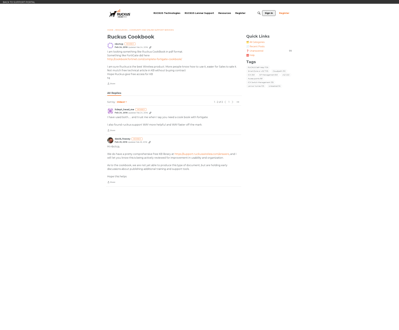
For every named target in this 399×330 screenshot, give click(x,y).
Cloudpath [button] (279, 71)
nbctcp (119, 44)
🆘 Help (250, 55)
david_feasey (122, 139)
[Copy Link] (150, 47)
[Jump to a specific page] (237, 101)
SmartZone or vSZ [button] (258, 71)
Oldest (121, 102)
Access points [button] (255, 78)
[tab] (114, 93)
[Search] (259, 13)
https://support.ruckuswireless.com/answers (202, 154)
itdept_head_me (124, 109)
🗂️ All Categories (255, 42)
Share (111, 83)
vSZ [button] (285, 75)
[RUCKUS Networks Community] (119, 13)
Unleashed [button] (274, 86)
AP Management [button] (268, 75)
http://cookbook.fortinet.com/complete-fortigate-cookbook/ (144, 59)
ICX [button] (251, 75)
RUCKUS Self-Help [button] (258, 67)
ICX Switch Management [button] (261, 82)
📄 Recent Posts (255, 46)
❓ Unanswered (269, 50)
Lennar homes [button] (256, 86)
